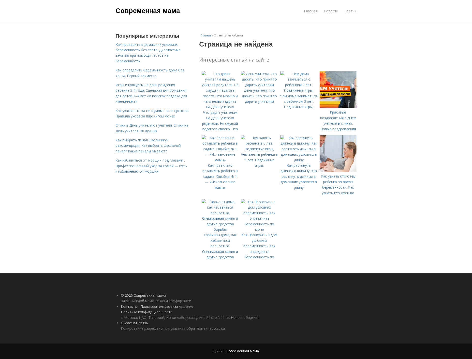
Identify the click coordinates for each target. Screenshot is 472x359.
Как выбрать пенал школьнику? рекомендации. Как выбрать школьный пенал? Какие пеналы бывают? (148, 145)
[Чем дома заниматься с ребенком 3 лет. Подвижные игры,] (298, 90)
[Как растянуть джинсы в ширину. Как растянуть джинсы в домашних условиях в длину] (298, 160)
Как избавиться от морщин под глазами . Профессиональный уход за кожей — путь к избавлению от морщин (151, 166)
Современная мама (148, 10)
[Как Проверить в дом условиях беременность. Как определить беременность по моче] (259, 229)
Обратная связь (134, 323)
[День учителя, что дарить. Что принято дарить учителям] (259, 84)
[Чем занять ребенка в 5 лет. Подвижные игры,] (259, 149)
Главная (311, 11)
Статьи (350, 11)
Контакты (129, 306)
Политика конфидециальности (146, 312)
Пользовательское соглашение (166, 306)
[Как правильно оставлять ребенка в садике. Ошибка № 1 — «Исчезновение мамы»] (220, 160)
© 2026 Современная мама (143, 295)
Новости (331, 11)
